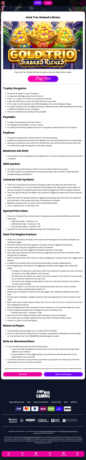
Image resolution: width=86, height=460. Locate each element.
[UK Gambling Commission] (43, 420)
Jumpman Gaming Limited (31, 437)
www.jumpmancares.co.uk (68, 431)
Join (48, 3)
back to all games (63, 374)
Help (28, 402)
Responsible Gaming (16, 402)
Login (38, 2)
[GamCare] (13, 420)
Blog (65, 402)
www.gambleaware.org (49, 431)
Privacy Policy (56, 402)
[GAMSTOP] (30, 420)
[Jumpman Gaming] (43, 397)
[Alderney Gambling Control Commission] (70, 420)
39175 (29, 439)
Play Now (23, 374)
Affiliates (73, 402)
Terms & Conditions (41, 402)
